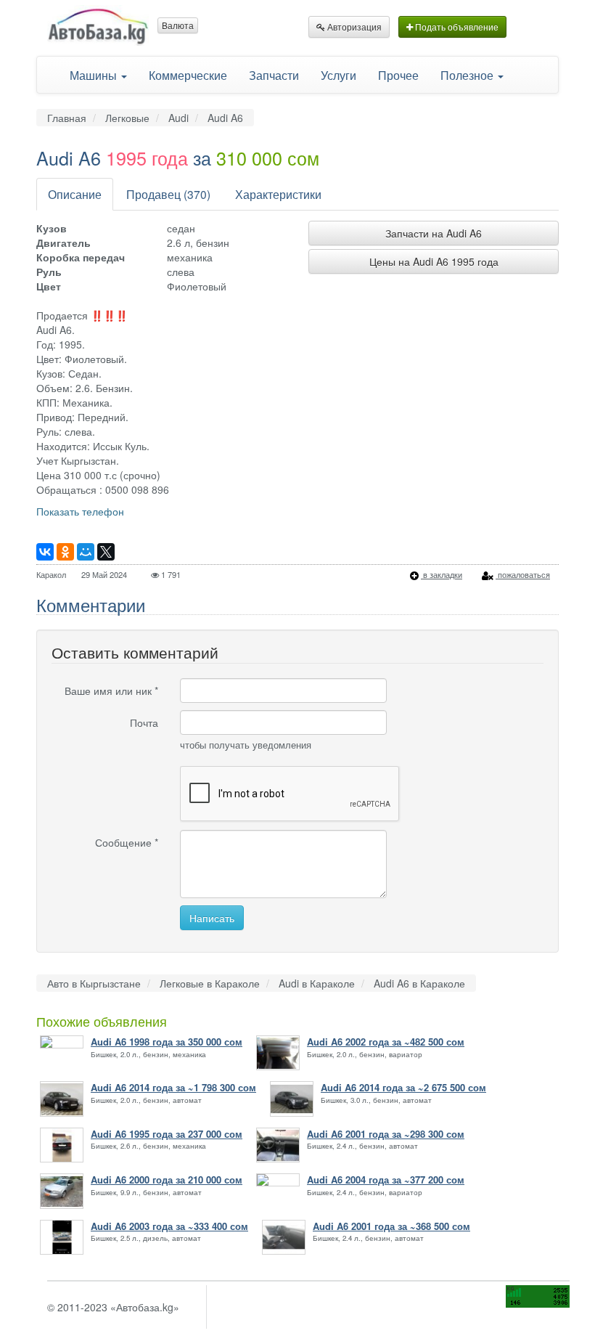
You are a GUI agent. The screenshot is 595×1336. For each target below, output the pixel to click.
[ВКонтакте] (45, 552)
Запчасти (274, 75)
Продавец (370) (168, 194)
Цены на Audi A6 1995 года (433, 261)
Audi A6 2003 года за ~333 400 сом (169, 1226)
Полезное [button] (468, 75)
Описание (75, 194)
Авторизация (353, 26)
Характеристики (278, 194)
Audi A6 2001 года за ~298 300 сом (385, 1134)
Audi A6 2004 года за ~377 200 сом (385, 1179)
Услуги (338, 75)
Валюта (178, 25)
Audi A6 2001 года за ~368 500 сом (391, 1226)
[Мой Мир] (85, 552)
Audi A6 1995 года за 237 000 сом (166, 1134)
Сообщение (126, 842)
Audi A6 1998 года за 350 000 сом (166, 1041)
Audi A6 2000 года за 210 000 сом (166, 1179)
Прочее (398, 75)
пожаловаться (523, 574)
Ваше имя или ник (111, 690)
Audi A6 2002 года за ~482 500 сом (385, 1041)
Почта (144, 722)
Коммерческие (188, 75)
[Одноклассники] (65, 552)
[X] (106, 552)
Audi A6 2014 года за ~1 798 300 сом (173, 1087)
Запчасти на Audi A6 (433, 233)
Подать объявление (455, 26)
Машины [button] (95, 75)
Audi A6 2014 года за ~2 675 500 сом (403, 1087)
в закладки (441, 574)
